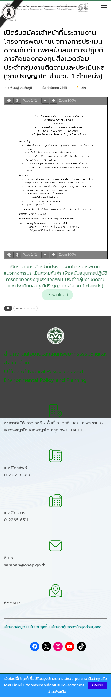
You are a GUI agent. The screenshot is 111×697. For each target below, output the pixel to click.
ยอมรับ (97, 685)
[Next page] (17, 101)
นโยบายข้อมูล (14, 627)
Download (57, 294)
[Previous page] (9, 101)
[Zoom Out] (45, 101)
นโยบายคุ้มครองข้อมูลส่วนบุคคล (76, 627)
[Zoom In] (53, 101)
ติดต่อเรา (12, 603)
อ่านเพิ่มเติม (57, 692)
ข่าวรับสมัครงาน (25, 308)
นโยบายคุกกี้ (37, 627)
